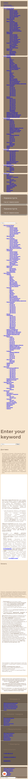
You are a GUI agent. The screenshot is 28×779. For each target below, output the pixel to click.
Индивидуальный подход (10, 705)
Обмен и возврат (8, 734)
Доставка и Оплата (9, 733)
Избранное (7, 737)
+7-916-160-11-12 (7, 4)
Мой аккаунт (7, 740)
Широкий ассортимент (10, 704)
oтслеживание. (7, 548)
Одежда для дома (9, 723)
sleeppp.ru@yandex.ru (9, 6)
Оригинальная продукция (11, 703)
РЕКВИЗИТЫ (7, 761)
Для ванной (7, 720)
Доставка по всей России (10, 707)
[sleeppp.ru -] (10, 16)
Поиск (18, 444)
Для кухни (6, 722)
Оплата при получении (10, 708)
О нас (5, 709)
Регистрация (7, 738)
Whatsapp (6, 2)
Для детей (7, 725)
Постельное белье (9, 718)
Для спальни (7, 719)
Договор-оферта (8, 736)
